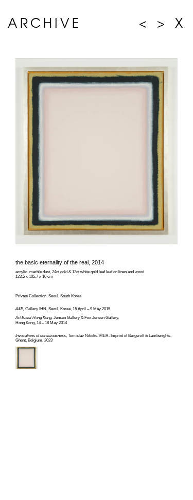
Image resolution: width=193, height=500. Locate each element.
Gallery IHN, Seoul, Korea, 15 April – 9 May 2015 (62, 309)
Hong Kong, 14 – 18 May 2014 (41, 322)
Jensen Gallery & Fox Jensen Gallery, (67, 317)
